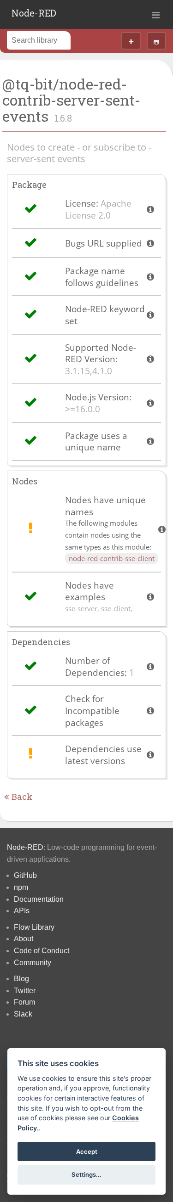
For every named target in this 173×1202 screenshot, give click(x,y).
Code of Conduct (41, 951)
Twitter (25, 990)
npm (21, 887)
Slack (23, 1014)
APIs (22, 911)
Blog (21, 979)
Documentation (39, 899)
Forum (24, 1002)
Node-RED (34, 13)
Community (32, 962)
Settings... (86, 1174)
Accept (86, 1151)
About (23, 939)
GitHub (25, 875)
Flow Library (34, 927)
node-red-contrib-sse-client (112, 558)
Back (20, 796)
